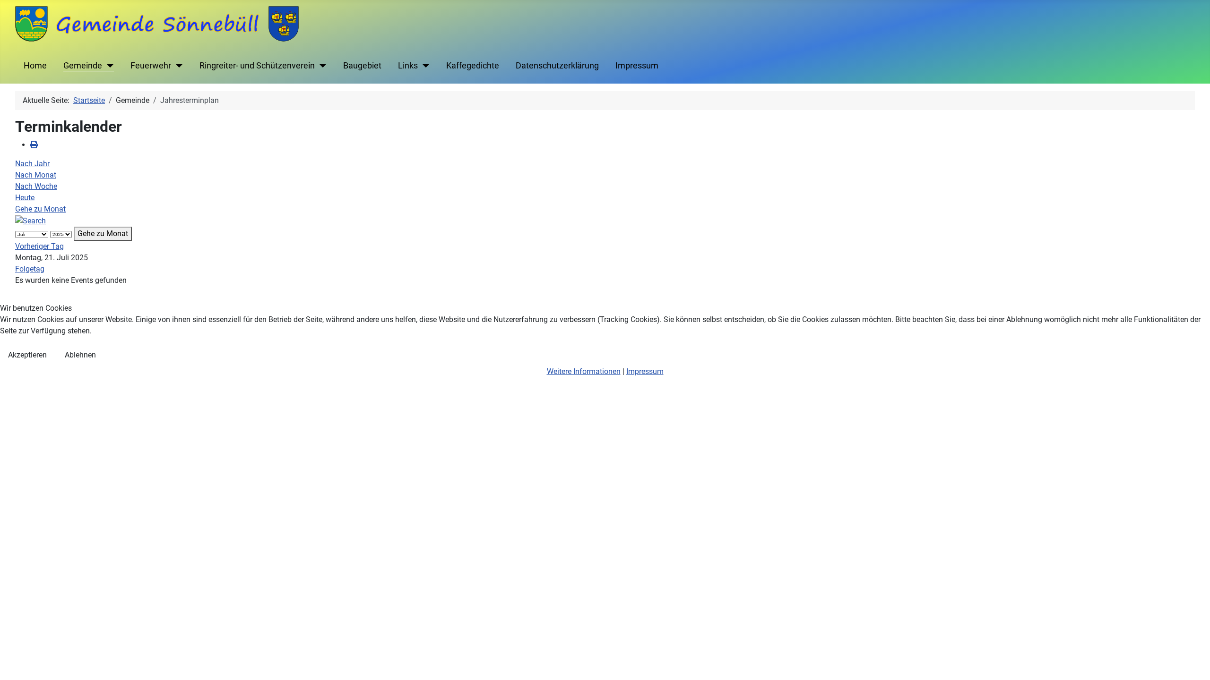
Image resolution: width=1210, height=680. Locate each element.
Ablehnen (80, 354)
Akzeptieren (27, 354)
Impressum (645, 371)
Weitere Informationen (584, 371)
